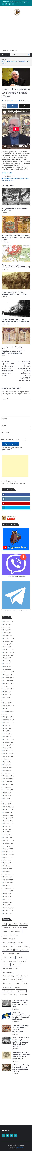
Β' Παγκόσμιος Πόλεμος (20, 927)
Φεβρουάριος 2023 (8, 739)
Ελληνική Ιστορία (8, 950)
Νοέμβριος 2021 (8, 781)
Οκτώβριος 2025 (8, 649)
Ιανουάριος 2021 (8, 809)
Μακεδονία (22, 961)
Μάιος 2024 (6, 697)
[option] (20, 2)
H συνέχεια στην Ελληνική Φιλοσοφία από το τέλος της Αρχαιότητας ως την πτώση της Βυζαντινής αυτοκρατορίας (13, 350)
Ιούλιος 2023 (7, 725)
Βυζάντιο (5, 931)
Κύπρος (11, 957)
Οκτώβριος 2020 (8, 818)
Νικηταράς (5, 180)
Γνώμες (21, 942)
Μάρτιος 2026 (7, 635)
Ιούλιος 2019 (7, 860)
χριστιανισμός (23, 994)
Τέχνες (18, 983)
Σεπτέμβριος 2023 (8, 719)
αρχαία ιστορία (21, 991)
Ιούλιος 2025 (7, 658)
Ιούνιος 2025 (7, 660)
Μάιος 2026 (6, 630)
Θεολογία (11, 953)
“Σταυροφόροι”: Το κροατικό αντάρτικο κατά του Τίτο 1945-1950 (14, 293)
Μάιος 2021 (6, 798)
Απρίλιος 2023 (7, 733)
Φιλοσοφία (17, 987)
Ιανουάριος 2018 (8, 910)
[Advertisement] (16, 33)
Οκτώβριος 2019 (8, 851)
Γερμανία (5, 935)
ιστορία (27, 178)
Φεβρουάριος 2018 (8, 907)
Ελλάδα (22, 178)
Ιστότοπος (5, 432)
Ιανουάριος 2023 (8, 742)
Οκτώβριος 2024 (8, 683)
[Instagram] (6, 4)
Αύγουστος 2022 (8, 756)
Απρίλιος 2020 (7, 835)
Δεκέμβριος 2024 (8, 677)
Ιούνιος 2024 (7, 694)
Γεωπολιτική (14, 935)
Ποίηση (5, 979)
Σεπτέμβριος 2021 (8, 787)
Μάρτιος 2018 (7, 905)
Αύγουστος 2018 (8, 891)
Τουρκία (25, 983)
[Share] (12, 106)
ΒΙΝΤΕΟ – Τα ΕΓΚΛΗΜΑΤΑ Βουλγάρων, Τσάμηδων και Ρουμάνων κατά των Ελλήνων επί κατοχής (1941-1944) (20, 1042)
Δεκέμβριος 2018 (8, 879)
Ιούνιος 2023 (7, 728)
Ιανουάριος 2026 (8, 641)
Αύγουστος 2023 (8, 722)
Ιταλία (4, 957)
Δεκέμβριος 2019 (8, 846)
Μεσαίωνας (6, 965)
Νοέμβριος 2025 (8, 646)
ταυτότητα (11, 180)
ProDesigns (20, 1147)
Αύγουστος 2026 (8, 621)
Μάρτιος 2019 (7, 871)
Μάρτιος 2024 (7, 703)
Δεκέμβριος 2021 (8, 778)
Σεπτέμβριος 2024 (8, 686)
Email (4, 426)
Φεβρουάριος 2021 (8, 806)
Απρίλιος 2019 (7, 868)
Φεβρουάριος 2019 (8, 874)
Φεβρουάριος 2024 (8, 705)
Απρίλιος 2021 (7, 801)
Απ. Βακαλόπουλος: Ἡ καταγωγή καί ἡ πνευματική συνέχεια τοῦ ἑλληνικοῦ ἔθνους (16, 237)
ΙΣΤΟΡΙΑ (15, 100)
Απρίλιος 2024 (7, 700)
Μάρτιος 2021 (7, 804)
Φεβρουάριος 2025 (8, 672)
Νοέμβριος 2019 (8, 849)
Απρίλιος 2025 (7, 666)
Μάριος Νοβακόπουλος (9, 961)
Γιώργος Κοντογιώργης (9, 942)
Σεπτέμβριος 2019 (8, 854)
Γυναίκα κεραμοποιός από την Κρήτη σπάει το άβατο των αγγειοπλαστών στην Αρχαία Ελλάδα (8, 368)
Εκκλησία (18, 946)
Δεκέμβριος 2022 (8, 745)
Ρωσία (20, 979)
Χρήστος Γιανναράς (8, 991)
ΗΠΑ (4, 953)
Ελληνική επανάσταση (21, 950)
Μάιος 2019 (6, 865)
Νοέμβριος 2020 (8, 815)
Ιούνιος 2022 (7, 762)
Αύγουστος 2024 (8, 689)
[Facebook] (3, 4)
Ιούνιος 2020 (7, 829)
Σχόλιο (5, 399)
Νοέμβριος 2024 (8, 680)
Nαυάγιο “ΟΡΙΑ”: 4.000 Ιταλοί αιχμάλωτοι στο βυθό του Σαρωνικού (15, 320)
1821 (5, 178)
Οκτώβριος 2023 (8, 717)
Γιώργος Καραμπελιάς (13, 178)
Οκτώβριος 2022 (8, 750)
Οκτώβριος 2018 (8, 885)
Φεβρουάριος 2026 (8, 638)
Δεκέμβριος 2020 (8, 812)
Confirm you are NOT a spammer (12, 449)
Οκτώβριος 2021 (8, 784)
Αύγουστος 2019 (8, 857)
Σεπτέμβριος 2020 (8, 820)
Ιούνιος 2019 (7, 863)
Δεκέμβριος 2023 (8, 711)
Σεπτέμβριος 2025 (8, 652)
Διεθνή (5, 946)
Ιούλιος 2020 (7, 826)
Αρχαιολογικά (6, 927)
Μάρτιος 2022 (7, 770)
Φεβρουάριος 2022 (8, 773)
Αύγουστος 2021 (8, 790)
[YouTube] (9, 4)
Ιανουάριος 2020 (8, 843)
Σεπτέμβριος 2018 (8, 888)
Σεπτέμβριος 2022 (8, 753)
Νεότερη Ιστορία (7, 972)
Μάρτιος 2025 (7, 669)
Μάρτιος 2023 (7, 736)
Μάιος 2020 (6, 832)
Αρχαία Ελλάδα (13, 924)
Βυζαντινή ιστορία (16, 931)
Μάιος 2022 (6, 764)
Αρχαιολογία (23, 924)
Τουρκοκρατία (7, 987)
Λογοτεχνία (19, 957)
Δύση (11, 946)
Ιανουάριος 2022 (8, 776)
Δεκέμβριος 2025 (8, 644)
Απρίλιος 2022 (7, 767)
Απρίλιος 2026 (7, 632)
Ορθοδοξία (24, 976)
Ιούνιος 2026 (7, 627)
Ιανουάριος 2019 (8, 877)
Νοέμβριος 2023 (8, 714)
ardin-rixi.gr (7, 173)
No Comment (25, 100)
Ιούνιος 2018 (7, 896)
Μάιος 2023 (6, 731)
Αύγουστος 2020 (8, 823)
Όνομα (4, 419)
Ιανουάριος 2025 (8, 675)
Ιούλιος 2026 (7, 624)
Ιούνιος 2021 (7, 795)
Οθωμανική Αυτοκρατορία (10, 976)
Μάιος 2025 (6, 663)
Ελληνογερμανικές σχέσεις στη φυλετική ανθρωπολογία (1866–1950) (16, 266)
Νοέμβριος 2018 (8, 882)
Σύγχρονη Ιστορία (8, 983)
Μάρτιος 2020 (7, 837)
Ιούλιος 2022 (7, 759)
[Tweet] (24, 106)
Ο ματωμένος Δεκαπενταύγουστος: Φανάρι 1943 (15, 209)
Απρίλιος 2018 (7, 902)
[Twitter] (13, 4)
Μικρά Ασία (16, 965)
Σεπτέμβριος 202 (8, 913)
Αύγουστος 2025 (8, 655)
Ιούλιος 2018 (7, 893)
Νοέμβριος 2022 (8, 748)
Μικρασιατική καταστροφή (10, 968)
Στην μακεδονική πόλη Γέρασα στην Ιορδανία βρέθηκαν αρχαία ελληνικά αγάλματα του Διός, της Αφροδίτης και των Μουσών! (24, 370)
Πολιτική (12, 979)
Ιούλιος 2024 (7, 691)
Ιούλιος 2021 (7, 792)
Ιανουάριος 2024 (8, 708)
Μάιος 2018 (6, 899)
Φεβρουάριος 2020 (8, 840)
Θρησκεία (19, 953)
